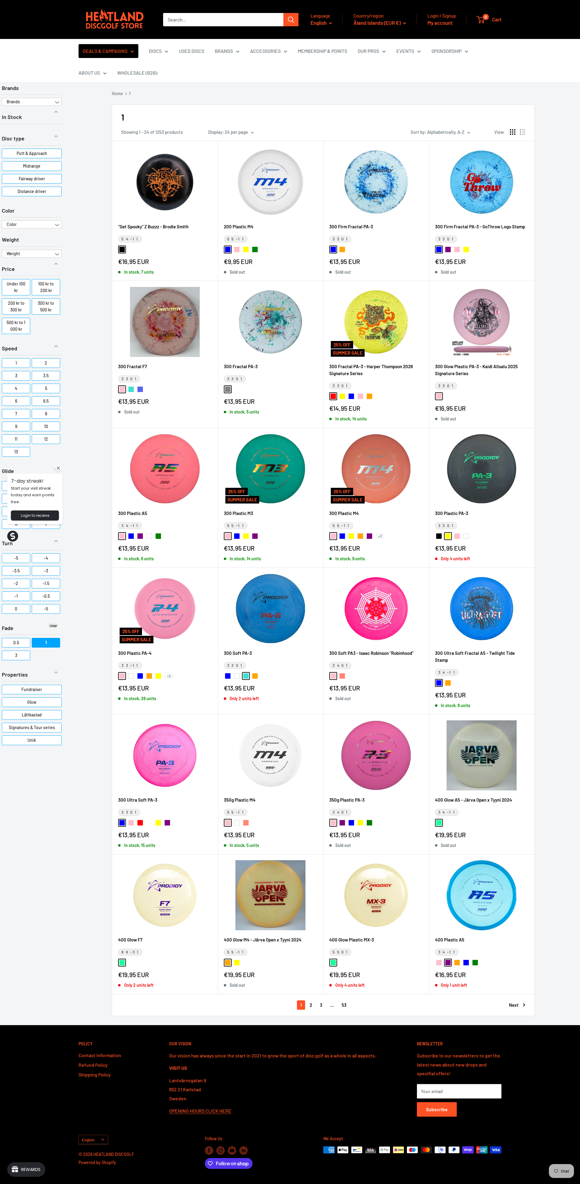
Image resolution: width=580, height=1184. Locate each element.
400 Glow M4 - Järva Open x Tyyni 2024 (262, 939)
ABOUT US (89, 73)
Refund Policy (93, 1065)
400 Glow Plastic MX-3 (351, 939)
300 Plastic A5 (132, 513)
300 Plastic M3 (238, 513)
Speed (9, 348)
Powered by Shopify (97, 1162)
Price (8, 268)
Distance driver (32, 191)
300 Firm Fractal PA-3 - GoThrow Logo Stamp (480, 226)
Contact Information (100, 1055)
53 (344, 1005)
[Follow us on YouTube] (232, 1150)
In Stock (12, 117)
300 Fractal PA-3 (241, 366)
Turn (7, 543)
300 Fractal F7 (132, 366)
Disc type (13, 138)
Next (514, 1005)
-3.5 (16, 570)
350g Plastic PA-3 (347, 800)
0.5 (16, 642)
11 (16, 439)
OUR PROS (368, 51)
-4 (46, 558)
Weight (10, 239)
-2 (16, 583)
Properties (15, 674)
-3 (46, 570)
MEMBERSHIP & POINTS (322, 51)
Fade (7, 628)
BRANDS (224, 51)
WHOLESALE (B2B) (137, 73)
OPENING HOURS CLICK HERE (200, 1111)
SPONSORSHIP (446, 51)
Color (8, 210)
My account (440, 23)
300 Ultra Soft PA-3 (137, 800)
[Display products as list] (522, 132)
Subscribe (437, 1109)
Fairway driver (32, 178)
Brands (10, 88)
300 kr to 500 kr (46, 306)
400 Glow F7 (130, 939)
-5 (16, 558)
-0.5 (46, 596)
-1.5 (46, 583)
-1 (16, 596)
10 (46, 426)
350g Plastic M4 (240, 800)
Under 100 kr (16, 287)
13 (16, 451)
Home (117, 93)
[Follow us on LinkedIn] (243, 1150)
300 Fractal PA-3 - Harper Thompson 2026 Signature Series (371, 370)
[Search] (290, 19)
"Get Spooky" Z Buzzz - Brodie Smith (153, 226)
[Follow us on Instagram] (220, 1150)
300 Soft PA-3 (238, 653)
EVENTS (405, 51)
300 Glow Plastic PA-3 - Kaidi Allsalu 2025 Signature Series (476, 370)
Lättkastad (32, 714)
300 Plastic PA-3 (451, 513)
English (88, 1139)
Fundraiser (31, 689)
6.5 (46, 401)
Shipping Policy (95, 1074)
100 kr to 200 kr (46, 287)
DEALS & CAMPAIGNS (105, 51)
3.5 (46, 375)
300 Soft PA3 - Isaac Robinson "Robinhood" (371, 653)
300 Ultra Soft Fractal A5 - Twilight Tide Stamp (475, 656)
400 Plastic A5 (449, 939)
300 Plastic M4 (344, 513)
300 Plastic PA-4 (135, 653)
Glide (8, 471)
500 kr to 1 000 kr (16, 326)
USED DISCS (191, 51)
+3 (380, 536)
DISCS (155, 51)
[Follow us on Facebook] (209, 1150)
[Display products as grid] (512, 132)
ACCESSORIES (265, 51)
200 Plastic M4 (238, 226)
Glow (31, 702)
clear (53, 625)
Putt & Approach (32, 153)
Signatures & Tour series (32, 727)
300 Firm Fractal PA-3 (351, 226)
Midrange (31, 166)
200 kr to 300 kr (16, 306)
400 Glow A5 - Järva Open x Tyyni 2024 (473, 800)
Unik (31, 740)
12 (46, 439)
